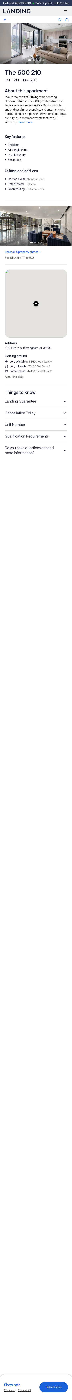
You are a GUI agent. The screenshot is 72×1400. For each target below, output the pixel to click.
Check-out (24, 1390)
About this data (14, 376)
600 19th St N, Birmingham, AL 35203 (28, 348)
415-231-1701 (23, 3)
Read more (25, 122)
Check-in (9, 1390)
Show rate (12, 1385)
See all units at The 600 (19, 257)
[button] (36, 303)
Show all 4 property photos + (23, 252)
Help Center (61, 3)
